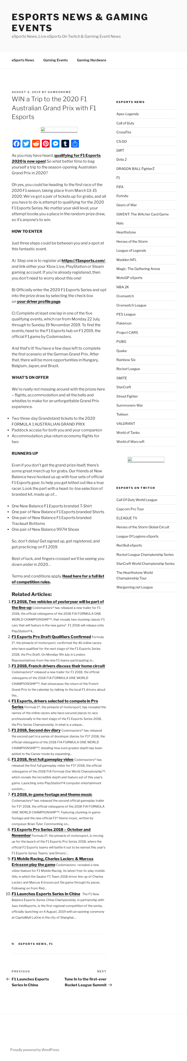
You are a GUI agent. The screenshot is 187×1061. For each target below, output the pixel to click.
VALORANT (125, 423)
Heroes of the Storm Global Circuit (142, 527)
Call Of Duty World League (136, 500)
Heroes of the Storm (132, 241)
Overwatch (125, 296)
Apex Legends (127, 114)
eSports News (23, 60)
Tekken (122, 414)
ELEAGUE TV (126, 518)
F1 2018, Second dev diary (36, 730)
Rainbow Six (126, 360)
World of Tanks (128, 432)
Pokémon (123, 323)
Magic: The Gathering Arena (138, 269)
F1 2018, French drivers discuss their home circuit (58, 666)
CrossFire (123, 132)
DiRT (120, 150)
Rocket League (128, 369)
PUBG (121, 341)
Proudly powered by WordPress (34, 1050)
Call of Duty (125, 123)
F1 (51, 944)
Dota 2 (121, 159)
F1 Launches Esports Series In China (46, 894)
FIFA (119, 187)
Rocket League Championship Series (145, 554)
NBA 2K (122, 287)
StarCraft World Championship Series (145, 563)
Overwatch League (131, 305)
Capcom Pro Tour (130, 509)
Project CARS (127, 332)
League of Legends (131, 250)
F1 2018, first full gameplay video (43, 759)
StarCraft (123, 387)
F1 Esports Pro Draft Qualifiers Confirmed (51, 636)
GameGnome (59, 92)
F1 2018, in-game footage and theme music (52, 794)
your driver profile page (38, 301)
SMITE (121, 378)
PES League (126, 314)
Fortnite (122, 196)
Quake (121, 351)
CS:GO (121, 141)
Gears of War (126, 205)
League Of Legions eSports (137, 536)
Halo (119, 223)
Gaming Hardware (91, 60)
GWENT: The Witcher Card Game (142, 214)
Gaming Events (55, 60)
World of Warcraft (130, 441)
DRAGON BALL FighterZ (135, 169)
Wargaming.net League (134, 587)
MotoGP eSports (129, 278)
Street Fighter (127, 396)
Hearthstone (126, 232)
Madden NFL (126, 260)
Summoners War (129, 405)
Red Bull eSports (129, 545)
